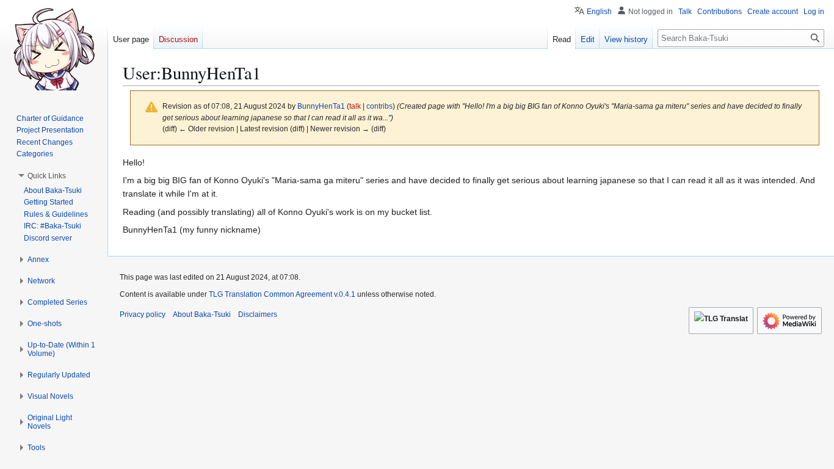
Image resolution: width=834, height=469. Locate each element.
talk (355, 106)
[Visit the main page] (54, 49)
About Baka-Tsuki (202, 314)
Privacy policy (142, 314)
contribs (379, 106)
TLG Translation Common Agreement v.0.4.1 (282, 294)
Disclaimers (257, 314)
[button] (46, 176)
